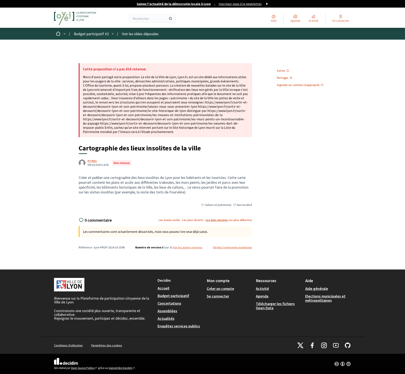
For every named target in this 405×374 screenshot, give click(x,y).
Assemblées (167, 310)
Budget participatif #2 (91, 33)
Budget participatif (173, 295)
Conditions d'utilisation (68, 345)
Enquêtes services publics (179, 326)
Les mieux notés (169, 220)
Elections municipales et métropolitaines (325, 298)
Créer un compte (220, 288)
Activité (262, 288)
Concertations (169, 303)
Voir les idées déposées (140, 33)
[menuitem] (180, 288)
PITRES (92, 161)
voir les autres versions (187, 247)
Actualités (166, 318)
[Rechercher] (170, 19)
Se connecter (218, 296)
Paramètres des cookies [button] (106, 345)
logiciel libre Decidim (122, 368)
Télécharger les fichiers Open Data (275, 305)
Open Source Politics (84, 368)
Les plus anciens (216, 220)
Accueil (163, 288)
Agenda (262, 296)
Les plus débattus (240, 220)
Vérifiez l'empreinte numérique (232, 247)
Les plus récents (193, 220)
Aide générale (316, 288)
